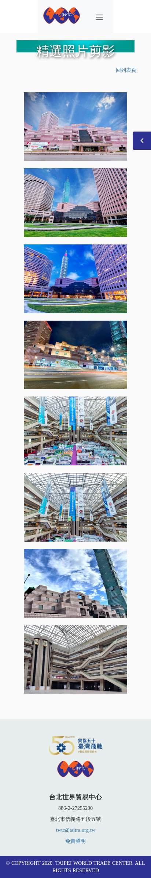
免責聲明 (75, 841)
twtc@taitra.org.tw (75, 830)
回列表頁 (126, 70)
